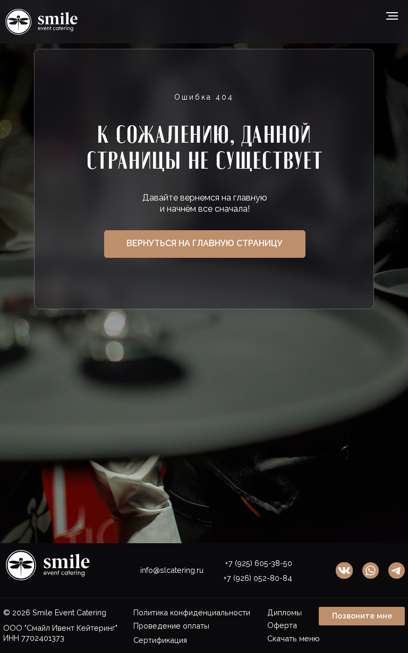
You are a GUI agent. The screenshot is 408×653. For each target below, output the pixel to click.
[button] (362, 616)
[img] (396, 570)
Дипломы (284, 612)
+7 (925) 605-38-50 (258, 563)
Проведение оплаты (171, 625)
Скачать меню (293, 638)
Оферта (282, 625)
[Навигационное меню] (392, 16)
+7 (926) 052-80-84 (257, 577)
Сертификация (160, 640)
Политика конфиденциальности (191, 612)
